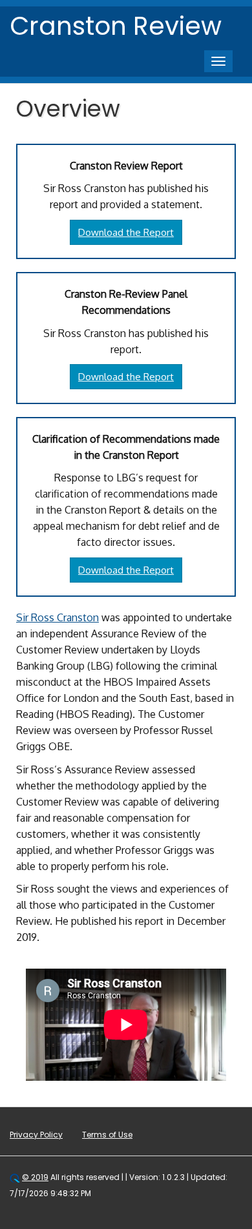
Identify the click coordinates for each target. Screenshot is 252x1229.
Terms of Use (107, 1134)
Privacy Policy (36, 1134)
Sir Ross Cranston (57, 617)
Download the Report (126, 232)
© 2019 (35, 1177)
